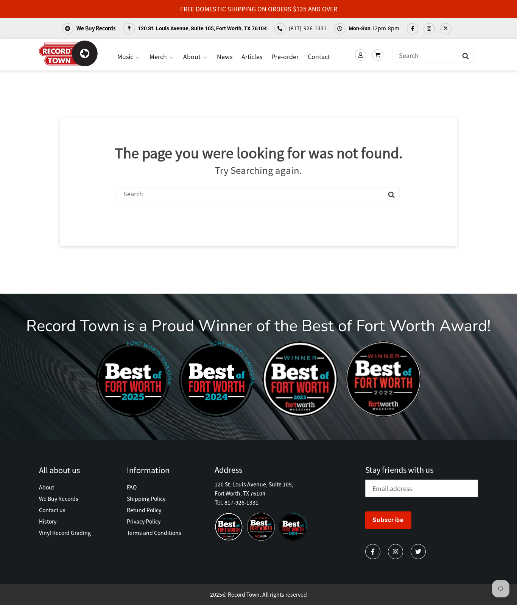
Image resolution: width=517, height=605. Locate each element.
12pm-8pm (374, 28)
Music (126, 56)
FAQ (132, 487)
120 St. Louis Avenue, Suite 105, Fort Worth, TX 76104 (202, 28)
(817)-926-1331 (307, 28)
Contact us (52, 510)
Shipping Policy (146, 498)
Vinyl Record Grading (65, 532)
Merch (158, 56)
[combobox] (433, 55)
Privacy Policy (143, 521)
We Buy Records (95, 28)
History (47, 521)
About (192, 56)
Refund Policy (144, 510)
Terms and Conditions (154, 532)
